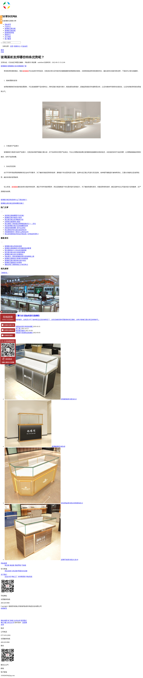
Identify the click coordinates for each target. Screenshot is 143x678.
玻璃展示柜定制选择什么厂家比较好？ (14, 199)
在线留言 (4, 608)
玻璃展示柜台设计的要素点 (14, 254)
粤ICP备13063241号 (7, 622)
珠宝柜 (7, 565)
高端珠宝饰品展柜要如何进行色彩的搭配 (19, 326)
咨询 (2, 624)
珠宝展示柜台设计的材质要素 (15, 252)
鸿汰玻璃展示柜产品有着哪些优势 (16, 225)
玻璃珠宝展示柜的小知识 (13, 217)
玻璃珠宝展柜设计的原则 (13, 262)
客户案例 (8, 39)
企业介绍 (8, 576)
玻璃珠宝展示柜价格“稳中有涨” (15, 260)
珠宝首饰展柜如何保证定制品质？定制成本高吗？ (22, 234)
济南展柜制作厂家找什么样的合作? (17, 232)
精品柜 (12, 565)
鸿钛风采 (29, 576)
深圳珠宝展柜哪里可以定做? (14, 215)
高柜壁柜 (18, 565)
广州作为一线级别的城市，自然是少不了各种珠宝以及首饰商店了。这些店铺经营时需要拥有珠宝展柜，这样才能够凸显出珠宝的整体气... (52, 319)
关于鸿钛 (8, 37)
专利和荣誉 (22, 576)
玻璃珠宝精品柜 (10, 30)
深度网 (24, 622)
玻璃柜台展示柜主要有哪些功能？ (12, 203)
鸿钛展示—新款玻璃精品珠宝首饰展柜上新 (19, 256)
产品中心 (8, 26)
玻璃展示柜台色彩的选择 (13, 246)
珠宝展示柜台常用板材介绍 (14, 219)
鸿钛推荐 (4, 563)
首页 (11, 46)
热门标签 (10, 620)
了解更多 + (4, 273)
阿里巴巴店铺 (22, 571)
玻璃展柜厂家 (21, 66)
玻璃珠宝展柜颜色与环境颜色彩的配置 (18, 248)
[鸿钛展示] (6, 12)
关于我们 (4, 574)
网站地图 (4, 620)
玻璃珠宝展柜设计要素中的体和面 (16, 258)
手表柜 (23, 565)
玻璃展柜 (4, 66)
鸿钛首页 (8, 24)
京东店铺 (14, 571)
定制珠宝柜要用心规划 (12, 221)
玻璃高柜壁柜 (9, 32)
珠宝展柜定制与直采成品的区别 (15, 230)
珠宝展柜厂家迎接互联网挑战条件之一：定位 (20, 223)
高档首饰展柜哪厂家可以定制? (15, 228)
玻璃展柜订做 (12, 66)
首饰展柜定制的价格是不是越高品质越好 (19, 332)
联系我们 (24, 620)
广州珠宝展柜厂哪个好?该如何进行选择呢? (22, 316)
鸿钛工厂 (14, 576)
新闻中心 (8, 34)
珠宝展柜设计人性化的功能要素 (15, 250)
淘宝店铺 (8, 571)
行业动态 (24, 46)
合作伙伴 (17, 620)
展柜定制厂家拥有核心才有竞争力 (16, 264)
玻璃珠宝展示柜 (10, 28)
